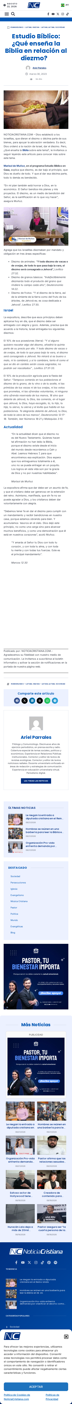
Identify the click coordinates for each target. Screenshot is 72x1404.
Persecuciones (18, 882)
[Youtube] (53, 14)
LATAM (51, 27)
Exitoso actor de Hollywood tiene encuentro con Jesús (20, 1196)
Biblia (25, 150)
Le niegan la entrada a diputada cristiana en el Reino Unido (44, 818)
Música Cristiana (19, 901)
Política (14, 914)
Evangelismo (17, 895)
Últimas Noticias (22, 808)
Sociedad (60, 27)
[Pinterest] (49, 1262)
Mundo (14, 920)
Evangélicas (17, 926)
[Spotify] (55, 1262)
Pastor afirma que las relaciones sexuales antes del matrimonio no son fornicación (51, 1163)
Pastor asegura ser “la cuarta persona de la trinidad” (52, 1230)
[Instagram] (62, 14)
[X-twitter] (57, 14)
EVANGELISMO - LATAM (21, 27)
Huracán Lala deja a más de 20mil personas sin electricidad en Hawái (20, 1231)
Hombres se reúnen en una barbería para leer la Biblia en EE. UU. (44, 832)
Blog (13, 932)
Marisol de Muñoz (14, 165)
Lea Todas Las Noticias (36, 781)
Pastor (14, 907)
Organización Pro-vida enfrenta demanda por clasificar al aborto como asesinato (42, 847)
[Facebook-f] (48, 14)
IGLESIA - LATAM (39, 27)
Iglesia (14, 889)
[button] (66, 1337)
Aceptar (36, 1387)
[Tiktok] (67, 14)
